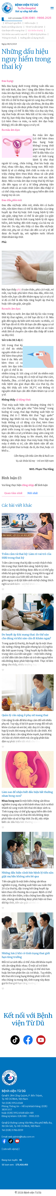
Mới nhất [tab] (32, 493)
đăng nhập (28, 485)
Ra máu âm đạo (10, 129)
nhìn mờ (16, 200)
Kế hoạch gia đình (13, 23)
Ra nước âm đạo (11, 308)
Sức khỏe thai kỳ (35, 30)
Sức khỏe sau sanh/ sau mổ (14, 34)
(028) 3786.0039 (14, 1130)
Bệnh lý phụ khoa (38, 34)
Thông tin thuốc (9, 38)
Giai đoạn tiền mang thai (13, 30)
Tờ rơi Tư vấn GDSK (34, 27)
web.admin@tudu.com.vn (21, 1136)
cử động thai (23, 399)
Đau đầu (6, 200)
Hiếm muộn (30, 23)
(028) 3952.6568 (14, 1103)
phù (19, 289)
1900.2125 (44, 18)
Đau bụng (7, 81)
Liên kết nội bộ (10, 1149)
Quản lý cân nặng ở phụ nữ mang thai (25, 715)
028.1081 (28, 18)
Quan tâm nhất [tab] (13, 493)
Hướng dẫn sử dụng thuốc (32, 38)
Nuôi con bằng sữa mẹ (12, 27)
